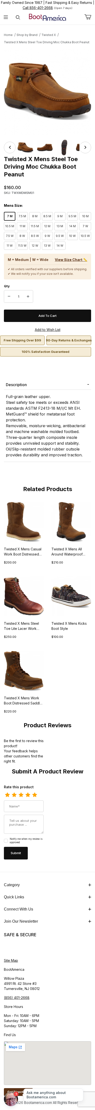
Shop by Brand (27, 35)
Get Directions (18, 1092)
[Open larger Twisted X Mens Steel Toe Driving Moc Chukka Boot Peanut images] (47, 91)
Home (8, 35)
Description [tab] (16, 384)
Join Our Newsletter (21, 921)
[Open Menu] (6, 17)
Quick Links (14, 897)
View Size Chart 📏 (71, 260)
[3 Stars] (21, 795)
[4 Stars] (27, 795)
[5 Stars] (34, 795)
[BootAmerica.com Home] (47, 17)
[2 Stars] (14, 795)
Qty (7, 286)
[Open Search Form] (18, 17)
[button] (25, 147)
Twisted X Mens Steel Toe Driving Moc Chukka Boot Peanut (46, 42)
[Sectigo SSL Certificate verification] (17, 948)
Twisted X (48, 35)
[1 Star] (7, 795)
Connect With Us (18, 909)
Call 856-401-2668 (38, 8)
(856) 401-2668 (16, 998)
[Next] (85, 147)
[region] (47, 147)
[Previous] (10, 147)
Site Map (11, 960)
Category (12, 885)
